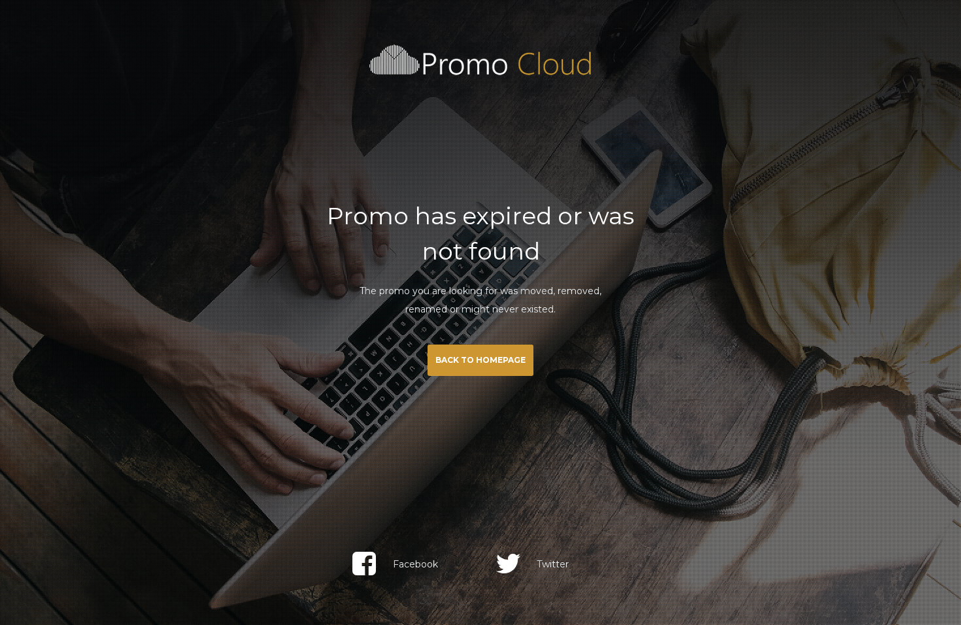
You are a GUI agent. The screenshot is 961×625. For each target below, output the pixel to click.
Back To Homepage (480, 360)
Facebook (415, 564)
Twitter (553, 564)
